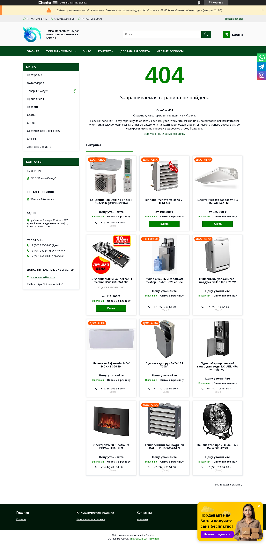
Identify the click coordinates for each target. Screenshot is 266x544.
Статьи (31, 114)
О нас (87, 51)
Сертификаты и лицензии (44, 130)
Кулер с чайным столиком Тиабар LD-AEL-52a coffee (164, 280)
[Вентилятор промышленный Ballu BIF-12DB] (217, 420)
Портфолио (34, 75)
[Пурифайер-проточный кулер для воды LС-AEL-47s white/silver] (217, 338)
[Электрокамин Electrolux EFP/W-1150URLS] (111, 420)
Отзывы (32, 138)
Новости (32, 106)
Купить (164, 224)
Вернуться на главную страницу (164, 133)
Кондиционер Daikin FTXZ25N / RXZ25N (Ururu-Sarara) (111, 201)
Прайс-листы (35, 99)
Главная (33, 51)
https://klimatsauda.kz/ (50, 284)
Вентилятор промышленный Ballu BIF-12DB (217, 446)
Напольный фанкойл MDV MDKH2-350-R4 (111, 365)
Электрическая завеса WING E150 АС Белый (217, 201)
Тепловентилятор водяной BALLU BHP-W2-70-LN (164, 446)
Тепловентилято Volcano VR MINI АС (164, 201)
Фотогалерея (35, 83)
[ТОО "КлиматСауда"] (32, 41)
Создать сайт (67, 2)
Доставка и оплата (135, 51)
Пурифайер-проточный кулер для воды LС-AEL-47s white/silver (217, 366)
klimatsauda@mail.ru (43, 277)
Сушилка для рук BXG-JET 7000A (164, 365)
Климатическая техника (91, 519)
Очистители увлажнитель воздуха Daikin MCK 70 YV (217, 280)
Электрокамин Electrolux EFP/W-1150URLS (111, 446)
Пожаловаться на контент (145, 538)
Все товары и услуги (227, 484)
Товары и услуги (59, 51)
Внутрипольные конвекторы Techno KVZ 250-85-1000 (111, 280)
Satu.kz (150, 535)
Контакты (105, 51)
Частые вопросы (170, 51)
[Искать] (206, 34)
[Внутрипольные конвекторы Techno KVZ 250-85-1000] (111, 254)
